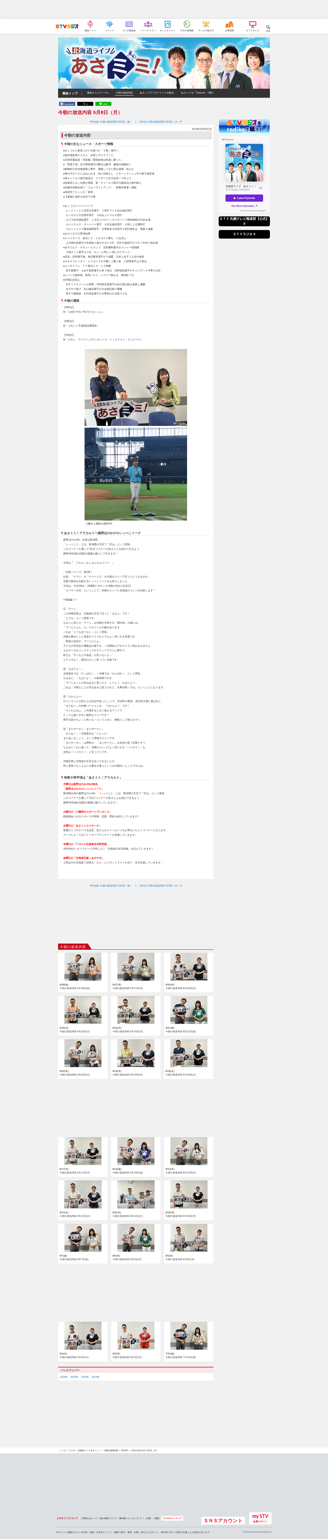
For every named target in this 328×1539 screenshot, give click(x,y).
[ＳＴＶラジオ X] (244, 237)
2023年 (96, 1376)
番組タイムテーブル (98, 92)
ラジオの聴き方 (206, 30)
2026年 (64, 1376)
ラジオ (72, 1450)
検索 (268, 31)
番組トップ (70, 93)
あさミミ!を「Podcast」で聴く (197, 92)
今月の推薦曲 (187, 30)
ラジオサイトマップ (172, 1518)
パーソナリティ (148, 30)
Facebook (69, 104)
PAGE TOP (322, 1518)
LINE (105, 104)
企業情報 (229, 30)
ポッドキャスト (167, 30)
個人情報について (108, 1518)
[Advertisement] (164, 9)
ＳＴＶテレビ (252, 30)
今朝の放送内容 (124, 92)
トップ (63, 1450)
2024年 (85, 1376)
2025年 (74, 1376)
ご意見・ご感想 (152, 1518)
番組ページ (90, 30)
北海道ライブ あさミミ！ (89, 1450)
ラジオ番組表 (129, 30)
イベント (109, 30)
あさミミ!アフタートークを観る (157, 92)
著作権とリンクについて (130, 1518)
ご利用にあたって (89, 1518)
